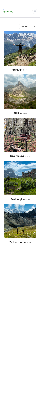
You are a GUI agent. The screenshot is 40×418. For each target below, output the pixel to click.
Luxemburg (17, 156)
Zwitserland (16, 242)
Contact (5, 302)
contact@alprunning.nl (16, 351)
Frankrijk (17, 69)
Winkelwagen (7, 313)
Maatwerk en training (10, 290)
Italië (16, 113)
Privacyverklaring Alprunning (20, 414)
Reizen (4, 278)
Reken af (5, 307)
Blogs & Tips (6, 296)
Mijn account (7, 319)
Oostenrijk (16, 199)
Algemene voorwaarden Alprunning (18, 373)
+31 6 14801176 (12, 346)
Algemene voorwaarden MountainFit (18, 378)
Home (4, 272)
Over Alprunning (8, 284)
